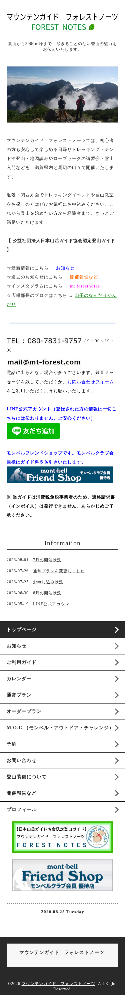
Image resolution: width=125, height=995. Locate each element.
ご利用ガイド (22, 662)
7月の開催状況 (47, 560)
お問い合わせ (22, 760)
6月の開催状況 (47, 593)
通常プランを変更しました (59, 571)
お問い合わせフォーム (90, 381)
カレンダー (19, 678)
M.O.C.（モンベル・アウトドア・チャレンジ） (60, 727)
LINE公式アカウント (53, 604)
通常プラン (19, 695)
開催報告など (22, 793)
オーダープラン (24, 711)
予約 (12, 744)
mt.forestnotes (85, 285)
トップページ (22, 629)
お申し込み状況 (48, 582)
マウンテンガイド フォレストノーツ (58, 983)
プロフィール (22, 809)
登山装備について (27, 776)
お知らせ (65, 267)
